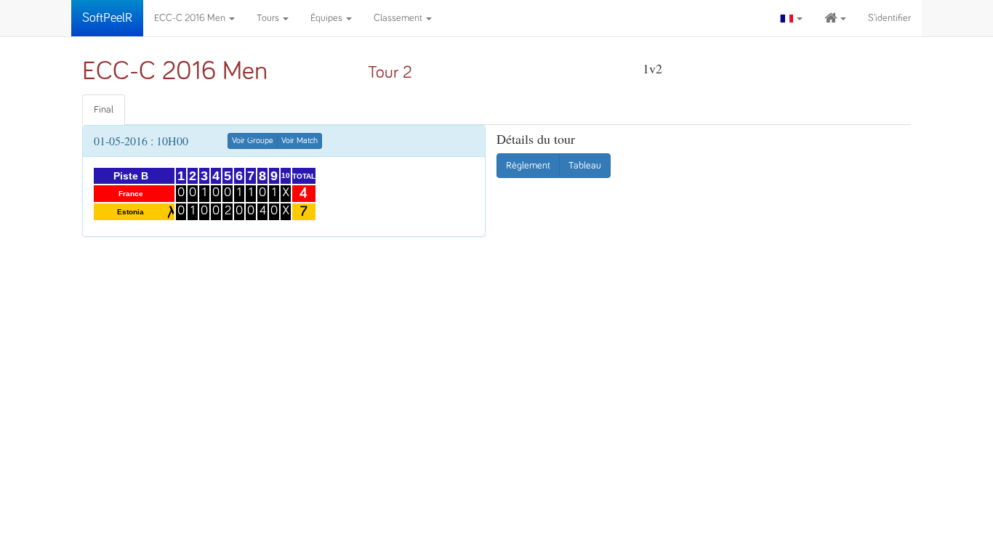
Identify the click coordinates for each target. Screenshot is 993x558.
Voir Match (299, 141)
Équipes (327, 18)
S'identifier (889, 18)
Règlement (528, 166)
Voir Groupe (252, 141)
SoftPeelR (107, 18)
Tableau (584, 166)
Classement (399, 18)
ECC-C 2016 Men (191, 18)
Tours (269, 18)
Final (103, 110)
